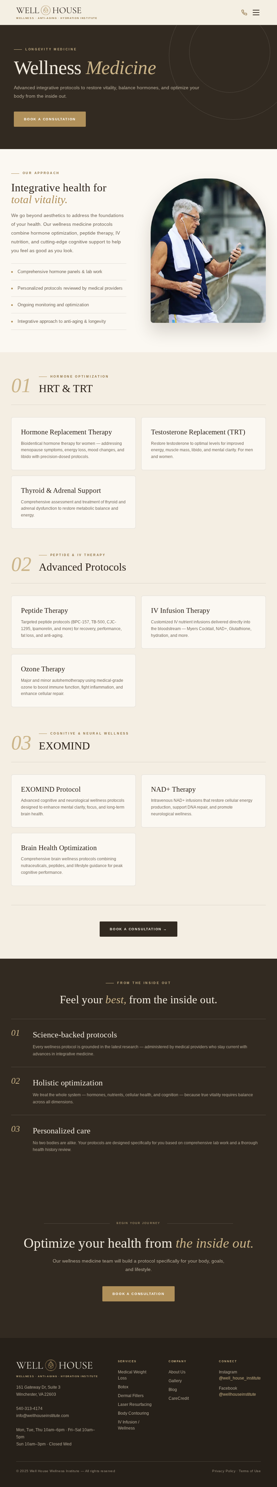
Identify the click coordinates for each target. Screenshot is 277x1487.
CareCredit (179, 1398)
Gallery (175, 1380)
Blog (173, 1389)
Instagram (240, 1375)
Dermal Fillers (131, 1395)
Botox (123, 1387)
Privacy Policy (223, 1471)
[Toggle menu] (256, 12)
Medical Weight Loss (132, 1375)
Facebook (237, 1391)
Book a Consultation (50, 119)
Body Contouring (133, 1413)
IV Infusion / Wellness (128, 1425)
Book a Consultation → (138, 929)
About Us (177, 1372)
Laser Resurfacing (135, 1404)
